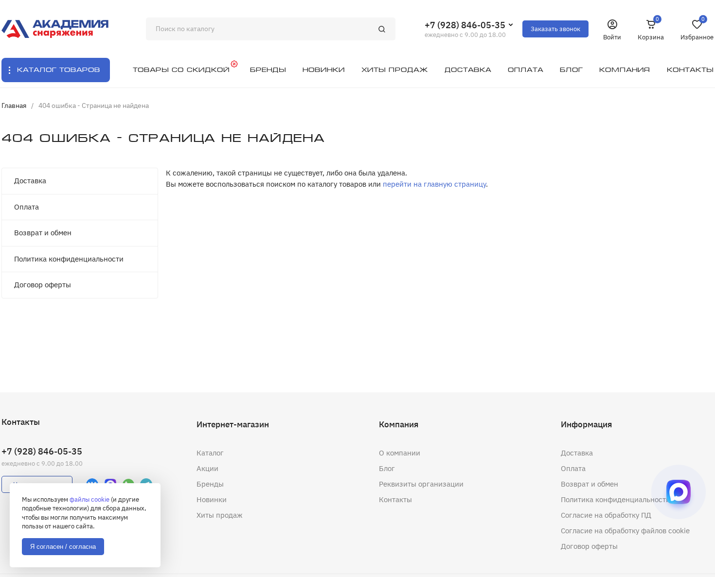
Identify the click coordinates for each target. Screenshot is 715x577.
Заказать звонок (555, 29)
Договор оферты (42, 284)
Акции (207, 468)
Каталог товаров (58, 70)
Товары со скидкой (181, 70)
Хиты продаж (220, 515)
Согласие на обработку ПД (606, 515)
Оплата (26, 206)
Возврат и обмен (43, 232)
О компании (399, 452)
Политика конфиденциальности (69, 258)
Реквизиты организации (421, 484)
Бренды (210, 484)
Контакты (395, 499)
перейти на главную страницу (434, 184)
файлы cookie (89, 499)
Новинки (212, 499)
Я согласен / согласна (63, 546)
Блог (387, 468)
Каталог (210, 452)
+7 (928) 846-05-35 (465, 25)
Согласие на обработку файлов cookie (625, 530)
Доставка (30, 180)
